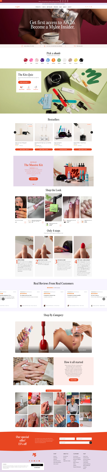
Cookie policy (85, 462)
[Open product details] (25, 222)
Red (25, 63)
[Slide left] (15, 132)
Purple (42, 63)
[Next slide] (32, 132)
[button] (38, 7)
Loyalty (74, 460)
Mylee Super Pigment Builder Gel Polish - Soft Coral (89, 221)
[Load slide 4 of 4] (55, 42)
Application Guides (66, 460)
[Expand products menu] (42, 220)
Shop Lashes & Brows (57, 462)
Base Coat (40, 263)
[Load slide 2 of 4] (52, 42)
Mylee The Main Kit (57, 142)
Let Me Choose (37, 467)
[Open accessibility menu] (1, 1)
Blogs (64, 459)
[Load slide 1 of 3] (33, 184)
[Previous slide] (35, 132)
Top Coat (83, 261)
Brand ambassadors (76, 457)
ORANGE (53, 63)
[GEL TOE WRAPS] (53, 26)
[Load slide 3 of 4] (54, 42)
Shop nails (55, 457)
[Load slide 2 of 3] (34, 184)
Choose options (63, 149)
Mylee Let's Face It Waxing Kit (20, 142)
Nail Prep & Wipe (85, 265)
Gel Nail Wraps (24, 350)
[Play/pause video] (60, 197)
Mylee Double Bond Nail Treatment (18, 221)
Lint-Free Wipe (81, 267)
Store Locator (56, 463)
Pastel (37, 63)
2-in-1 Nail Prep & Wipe (25, 265)
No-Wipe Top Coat (84, 268)
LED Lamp (47, 264)
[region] (23, 466)
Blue (48, 63)
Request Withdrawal (77, 466)
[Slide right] (92, 132)
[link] (30, 306)
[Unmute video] (60, 195)
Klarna (84, 468)
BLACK (81, 63)
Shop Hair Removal (57, 460)
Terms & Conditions (86, 459)
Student (74, 465)
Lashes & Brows (82, 350)
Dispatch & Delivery (86, 463)
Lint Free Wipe (20, 267)
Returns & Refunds (86, 465)
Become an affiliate (77, 459)
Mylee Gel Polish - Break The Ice (80, 142)
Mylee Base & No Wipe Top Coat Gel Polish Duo (43, 143)
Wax (63, 350)
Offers (74, 463)
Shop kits (55, 459)
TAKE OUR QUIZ (24, 82)
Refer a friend (76, 462)
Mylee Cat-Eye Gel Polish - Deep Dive (71, 221)
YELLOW (75, 63)
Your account (75, 456)
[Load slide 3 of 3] (35, 184)
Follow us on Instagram (54, 390)
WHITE (64, 63)
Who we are (65, 456)
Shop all (55, 456)
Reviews (64, 457)
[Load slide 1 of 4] (51, 42)
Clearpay (84, 466)
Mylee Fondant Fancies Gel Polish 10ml (36, 221)
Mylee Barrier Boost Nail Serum (53, 224)
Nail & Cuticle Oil (82, 271)
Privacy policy (85, 460)
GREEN (59, 63)
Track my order (86, 457)
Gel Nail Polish (43, 350)
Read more (73, 379)
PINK (31, 63)
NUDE (70, 63)
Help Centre (85, 456)
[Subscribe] (90, 442)
